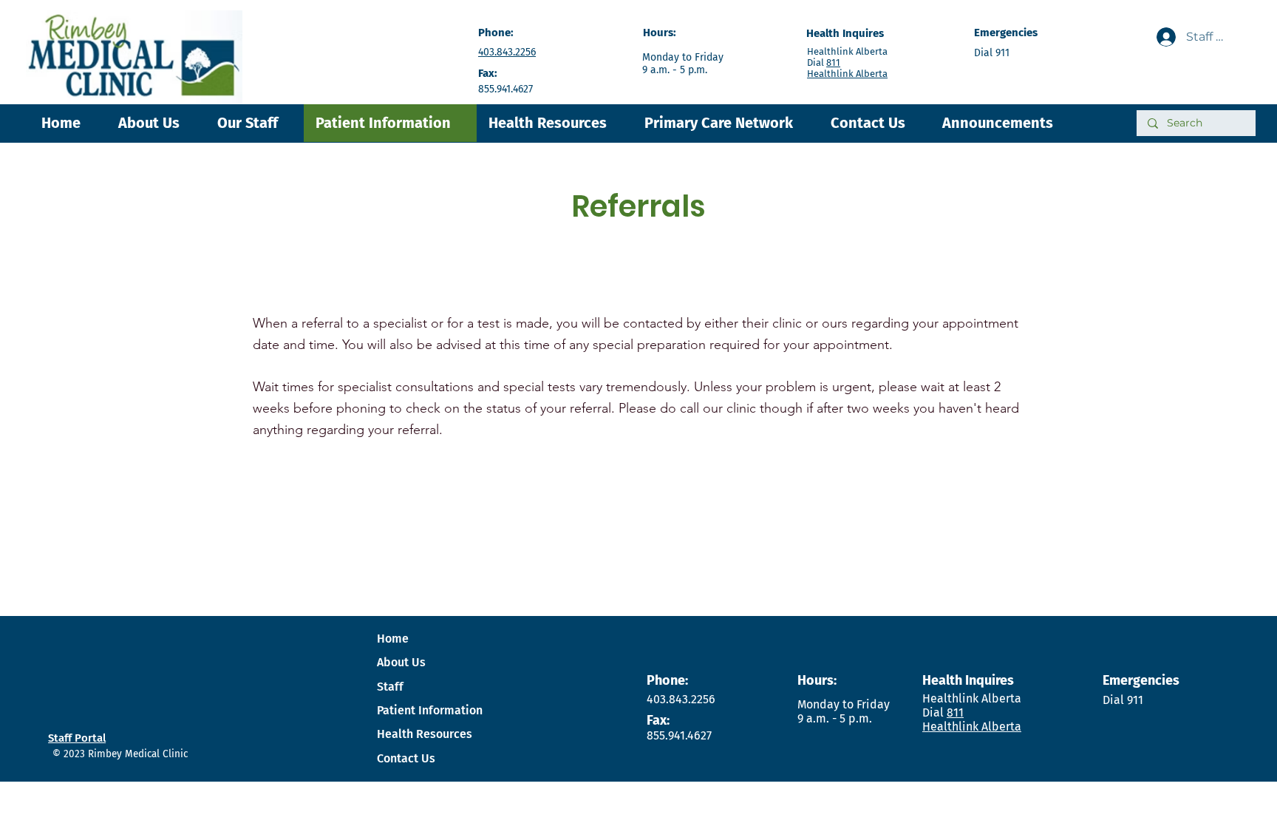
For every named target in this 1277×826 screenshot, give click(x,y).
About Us (401, 662)
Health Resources (424, 734)
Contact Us (406, 758)
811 (833, 62)
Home (393, 639)
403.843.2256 (507, 52)
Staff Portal (77, 738)
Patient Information (430, 710)
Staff (390, 687)
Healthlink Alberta (847, 73)
